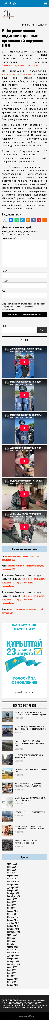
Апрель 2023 (12, 979)
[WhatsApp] (17, 220)
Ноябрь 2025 (12, 890)
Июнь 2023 (11, 973)
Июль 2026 (11, 866)
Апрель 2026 (12, 875)
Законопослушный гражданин (20, 65)
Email (5, 281)
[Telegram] (22, 220)
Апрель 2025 (12, 911)
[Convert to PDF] (39, 220)
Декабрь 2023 (13, 955)
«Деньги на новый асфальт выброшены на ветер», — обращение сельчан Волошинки (24, 582)
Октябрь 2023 (13, 961)
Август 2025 (12, 899)
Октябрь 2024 (13, 928)
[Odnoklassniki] (28, 220)
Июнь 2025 (11, 905)
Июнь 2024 (11, 940)
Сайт (4, 291)
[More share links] (44, 220)
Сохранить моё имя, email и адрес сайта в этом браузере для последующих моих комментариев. (24, 306)
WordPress (30, 1016)
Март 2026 (11, 878)
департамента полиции (16, 74)
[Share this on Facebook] (11, 220)
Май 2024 (11, 943)
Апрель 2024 (12, 946)
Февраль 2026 (13, 881)
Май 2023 (11, 976)
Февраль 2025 (13, 917)
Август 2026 (12, 863)
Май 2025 (11, 908)
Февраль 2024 (13, 952)
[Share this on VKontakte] (33, 220)
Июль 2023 (11, 970)
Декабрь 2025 (13, 887)
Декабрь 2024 (13, 923)
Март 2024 (11, 949)
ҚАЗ (5, 3)
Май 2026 (11, 872)
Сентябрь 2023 (13, 964)
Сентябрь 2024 (13, 931)
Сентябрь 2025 (13, 896)
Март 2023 (11, 982)
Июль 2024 (11, 937)
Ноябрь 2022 (12, 985)
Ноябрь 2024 (12, 925)
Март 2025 (11, 914)
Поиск (4, 325)
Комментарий (9, 238)
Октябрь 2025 (13, 893)
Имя (4, 271)
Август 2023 (12, 967)
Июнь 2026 (11, 869)
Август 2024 (12, 934)
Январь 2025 (12, 920)
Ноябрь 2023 (12, 958)
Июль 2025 (11, 902)
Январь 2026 (12, 884)
